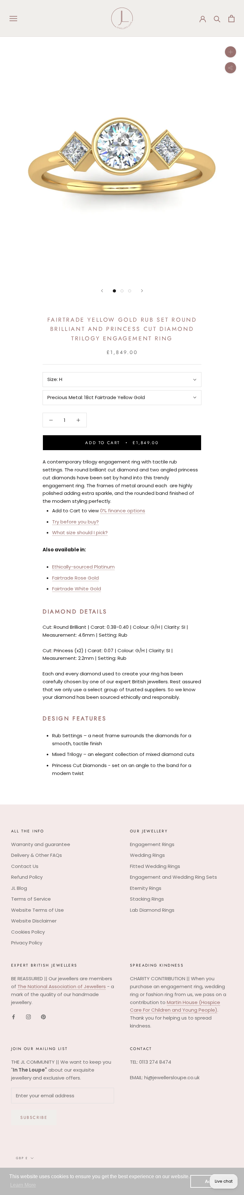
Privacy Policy (26, 942)
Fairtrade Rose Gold (75, 578)
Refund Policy (27, 877)
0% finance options (122, 510)
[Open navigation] (13, 18)
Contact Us (24, 866)
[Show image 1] (114, 290)
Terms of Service (31, 899)
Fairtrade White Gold (76, 588)
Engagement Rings (152, 844)
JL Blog (19, 888)
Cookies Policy (28, 932)
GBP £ (22, 1158)
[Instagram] (28, 1017)
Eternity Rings (145, 888)
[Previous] (102, 290)
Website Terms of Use (37, 910)
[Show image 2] (122, 290)
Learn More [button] (23, 1185)
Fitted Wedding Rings (155, 866)
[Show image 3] (129, 290)
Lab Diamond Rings (152, 910)
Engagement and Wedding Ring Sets (173, 877)
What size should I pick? (80, 532)
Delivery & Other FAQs (36, 855)
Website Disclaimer (34, 920)
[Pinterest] (43, 1017)
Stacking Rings (147, 899)
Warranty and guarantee (40, 844)
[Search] (217, 18)
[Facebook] (13, 1017)
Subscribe (33, 1117)
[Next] (142, 290)
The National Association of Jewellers (61, 986)
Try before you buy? (75, 521)
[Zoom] (230, 51)
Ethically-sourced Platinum (83, 566)
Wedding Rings (147, 855)
